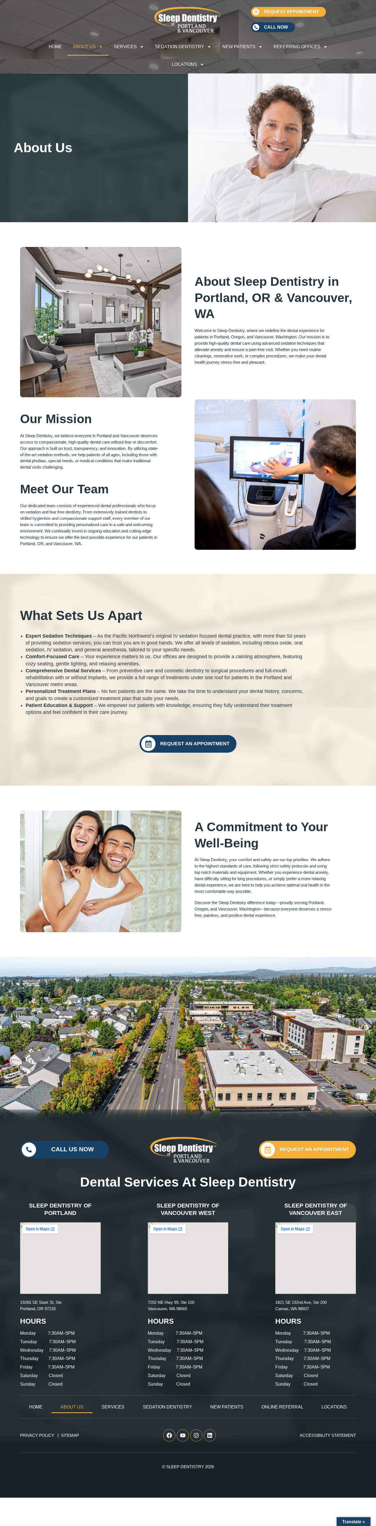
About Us (84, 46)
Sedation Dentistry (179, 46)
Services (125, 46)
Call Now (276, 27)
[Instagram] (196, 1435)
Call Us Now (72, 1149)
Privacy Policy (37, 1435)
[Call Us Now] (29, 1150)
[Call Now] (256, 27)
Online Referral (282, 1406)
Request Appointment (291, 11)
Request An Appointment (195, 743)
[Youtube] (183, 1435)
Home (55, 46)
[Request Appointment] (256, 12)
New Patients (238, 46)
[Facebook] (169, 1435)
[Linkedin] (210, 1435)
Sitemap (70, 1435)
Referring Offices (297, 46)
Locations (184, 64)
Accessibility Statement (328, 1435)
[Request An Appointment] (148, 744)
